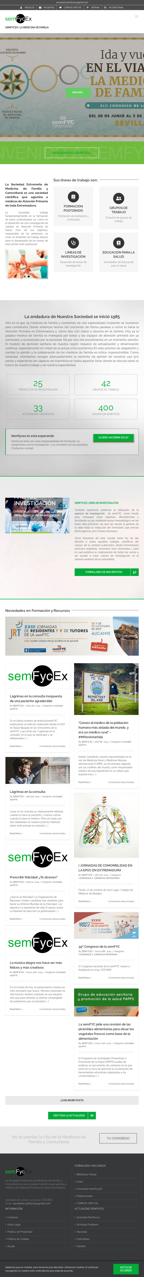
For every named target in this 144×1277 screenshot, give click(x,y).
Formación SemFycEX (89, 1188)
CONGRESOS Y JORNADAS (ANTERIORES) (98, 878)
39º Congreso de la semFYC (99, 946)
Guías (80, 1181)
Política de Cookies (18, 1239)
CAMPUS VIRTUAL (87, 1203)
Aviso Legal (14, 1224)
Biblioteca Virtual (86, 1174)
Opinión (81, 1246)
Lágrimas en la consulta (27, 792)
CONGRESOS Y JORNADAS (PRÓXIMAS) (97, 954)
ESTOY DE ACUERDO (126, 1269)
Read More (15, 746)
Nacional (82, 1231)
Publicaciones (85, 1196)
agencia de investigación (90, 513)
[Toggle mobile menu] (137, 16)
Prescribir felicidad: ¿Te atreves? (33, 877)
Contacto (12, 1217)
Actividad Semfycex (88, 1217)
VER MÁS (77, 92)
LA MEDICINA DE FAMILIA (34, 27)
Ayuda (11, 1246)
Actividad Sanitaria (87, 1224)
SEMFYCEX (11, 27)
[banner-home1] (72, 618)
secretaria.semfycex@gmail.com (72, 2)
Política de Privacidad (19, 1231)
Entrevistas (83, 1239)
